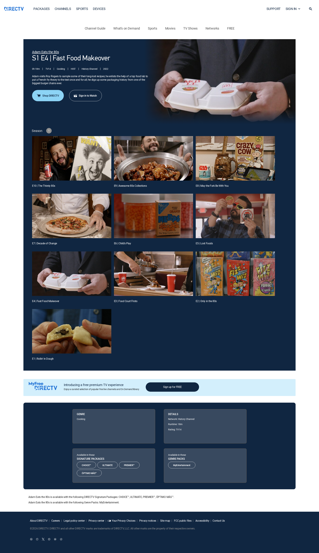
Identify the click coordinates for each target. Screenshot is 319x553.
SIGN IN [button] (291, 8)
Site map (165, 520)
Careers (55, 520)
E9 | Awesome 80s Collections (130, 186)
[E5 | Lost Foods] (235, 216)
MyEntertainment (181, 465)
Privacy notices (147, 520)
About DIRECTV (39, 520)
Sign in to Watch (88, 95)
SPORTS (82, 8)
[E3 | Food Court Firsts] (153, 273)
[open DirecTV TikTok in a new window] (61, 539)
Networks (212, 28)
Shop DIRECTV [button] (50, 95)
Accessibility (202, 520)
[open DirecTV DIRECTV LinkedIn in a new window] (31, 539)
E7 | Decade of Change (44, 243)
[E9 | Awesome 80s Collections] (153, 158)
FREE (230, 28)
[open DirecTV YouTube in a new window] (55, 539)
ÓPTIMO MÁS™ (89, 473)
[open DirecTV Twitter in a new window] (43, 539)
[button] (310, 9)
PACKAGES (41, 8)
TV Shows (190, 28)
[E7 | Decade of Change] (71, 216)
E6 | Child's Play (122, 243)
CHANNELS (63, 8)
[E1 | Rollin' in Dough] (71, 331)
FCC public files (182, 520)
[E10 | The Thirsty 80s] (71, 158)
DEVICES (99, 8)
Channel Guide (95, 28)
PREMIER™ (129, 465)
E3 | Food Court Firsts (125, 301)
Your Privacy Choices (123, 520)
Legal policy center (74, 520)
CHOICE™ (86, 465)
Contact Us (219, 520)
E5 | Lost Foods (204, 243)
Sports (152, 28)
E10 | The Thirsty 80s (43, 186)
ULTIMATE (107, 465)
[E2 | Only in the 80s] (235, 273)
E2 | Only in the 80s (206, 301)
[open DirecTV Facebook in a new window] (37, 539)
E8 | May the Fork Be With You (212, 186)
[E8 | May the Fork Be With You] (235, 158)
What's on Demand (126, 28)
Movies (170, 28)
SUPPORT (273, 8)
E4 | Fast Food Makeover (45, 301)
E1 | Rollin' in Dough (43, 358)
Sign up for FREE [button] (172, 387)
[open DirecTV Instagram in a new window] (49, 539)
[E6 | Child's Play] (153, 216)
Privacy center (96, 520)
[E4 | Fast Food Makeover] (71, 273)
